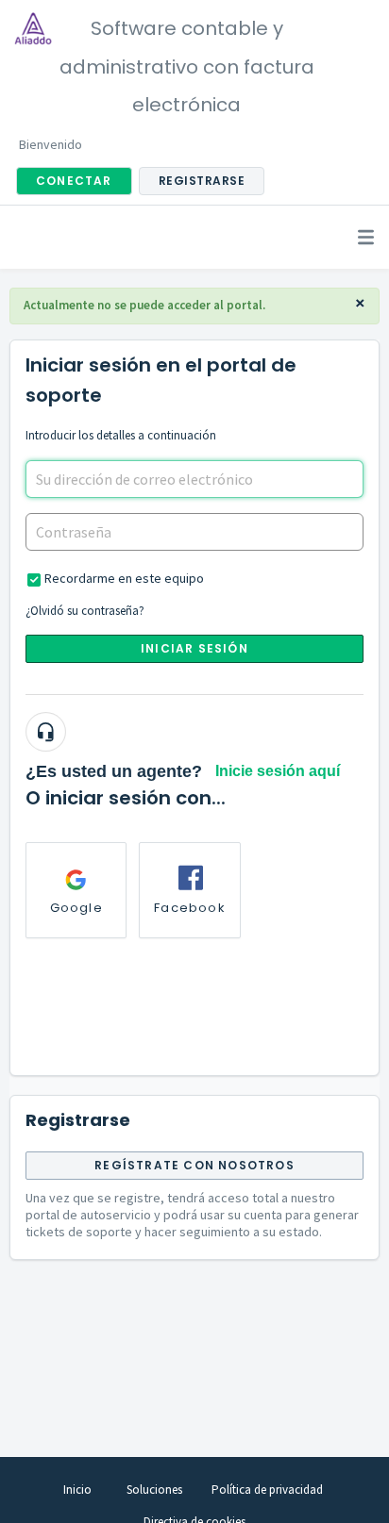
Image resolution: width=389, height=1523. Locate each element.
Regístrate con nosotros (194, 1165)
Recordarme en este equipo (124, 578)
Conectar (74, 181)
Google (76, 908)
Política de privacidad (267, 1490)
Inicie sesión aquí (277, 771)
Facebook (190, 908)
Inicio (77, 1490)
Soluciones (154, 1490)
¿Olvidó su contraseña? (84, 611)
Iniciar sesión (194, 648)
